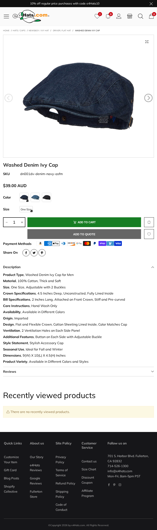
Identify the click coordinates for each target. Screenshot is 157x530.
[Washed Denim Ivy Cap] (78, 96)
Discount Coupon (88, 479)
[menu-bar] (8, 16)
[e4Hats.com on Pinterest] (114, 485)
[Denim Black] (46, 197)
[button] (8, 98)
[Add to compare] (149, 222)
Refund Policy (65, 483)
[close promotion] (151, 3)
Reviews (9, 371)
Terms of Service (62, 472)
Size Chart (89, 469)
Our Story (36, 457)
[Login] (118, 16)
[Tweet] (34, 252)
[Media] (147, 42)
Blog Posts (11, 478)
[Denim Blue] (35, 197)
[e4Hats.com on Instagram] (120, 485)
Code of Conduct (61, 507)
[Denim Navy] (24, 197)
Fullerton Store (36, 494)
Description (12, 267)
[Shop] (129, 16)
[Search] (140, 16)
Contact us (89, 461)
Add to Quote (84, 234)
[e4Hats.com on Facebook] (109, 485)
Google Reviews (36, 480)
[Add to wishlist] (149, 234)
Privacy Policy (61, 459)
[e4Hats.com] (52, 16)
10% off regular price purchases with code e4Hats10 (59, 3)
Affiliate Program (88, 493)
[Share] (26, 252)
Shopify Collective (10, 488)
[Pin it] (42, 252)
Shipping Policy (62, 494)
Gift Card (10, 470)
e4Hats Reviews (36, 467)
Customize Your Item (11, 459)
